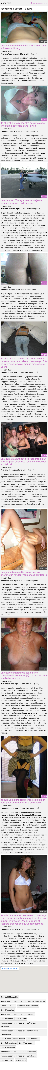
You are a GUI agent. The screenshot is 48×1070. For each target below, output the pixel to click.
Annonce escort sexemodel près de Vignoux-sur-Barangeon (20, 1025)
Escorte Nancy (21, 1019)
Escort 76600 (6, 1039)
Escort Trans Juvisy (26, 1043)
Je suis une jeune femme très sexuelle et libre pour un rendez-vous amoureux (23, 801)
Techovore (5, 3)
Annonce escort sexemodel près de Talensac (18, 1056)
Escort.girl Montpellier (9, 997)
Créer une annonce (39, 3)
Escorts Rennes (7, 1019)
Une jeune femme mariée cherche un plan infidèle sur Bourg (23, 47)
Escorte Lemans (33, 1039)
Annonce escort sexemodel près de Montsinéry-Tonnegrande (20, 1032)
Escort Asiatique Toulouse (27, 1006)
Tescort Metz (20, 1060)
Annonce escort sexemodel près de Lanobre (18, 1052)
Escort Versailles (7, 1010)
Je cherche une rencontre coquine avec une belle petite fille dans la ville (23, 124)
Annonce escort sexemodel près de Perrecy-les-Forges (23, 1001)
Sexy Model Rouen (8, 1006)
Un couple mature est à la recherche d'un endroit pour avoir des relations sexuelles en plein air (23, 461)
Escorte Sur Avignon (9, 1043)
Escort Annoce (19, 1039)
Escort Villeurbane (8, 1047)
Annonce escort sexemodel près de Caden (17, 1014)
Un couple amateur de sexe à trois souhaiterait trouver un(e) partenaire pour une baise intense (24, 675)
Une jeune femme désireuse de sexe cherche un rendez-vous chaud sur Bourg (24, 573)
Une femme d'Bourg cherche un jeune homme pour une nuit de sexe (21, 201)
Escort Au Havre (7, 1060)
